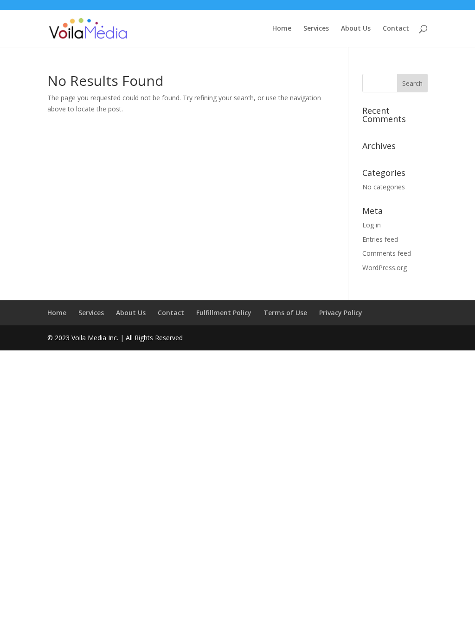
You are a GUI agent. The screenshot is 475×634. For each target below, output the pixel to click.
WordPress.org (384, 267)
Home (281, 28)
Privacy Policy (340, 312)
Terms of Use (285, 312)
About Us (356, 28)
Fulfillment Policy (223, 312)
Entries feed (380, 239)
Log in (371, 224)
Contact (396, 28)
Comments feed (386, 253)
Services (316, 28)
